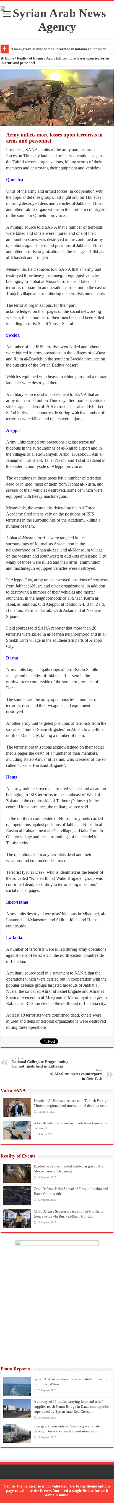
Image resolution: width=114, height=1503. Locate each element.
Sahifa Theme (15, 1486)
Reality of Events (30, 58)
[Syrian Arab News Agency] (57, 18)
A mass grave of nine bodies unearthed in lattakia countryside (58, 49)
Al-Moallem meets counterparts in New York (76, 1075)
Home (9, 58)
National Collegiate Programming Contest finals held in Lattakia (40, 1062)
